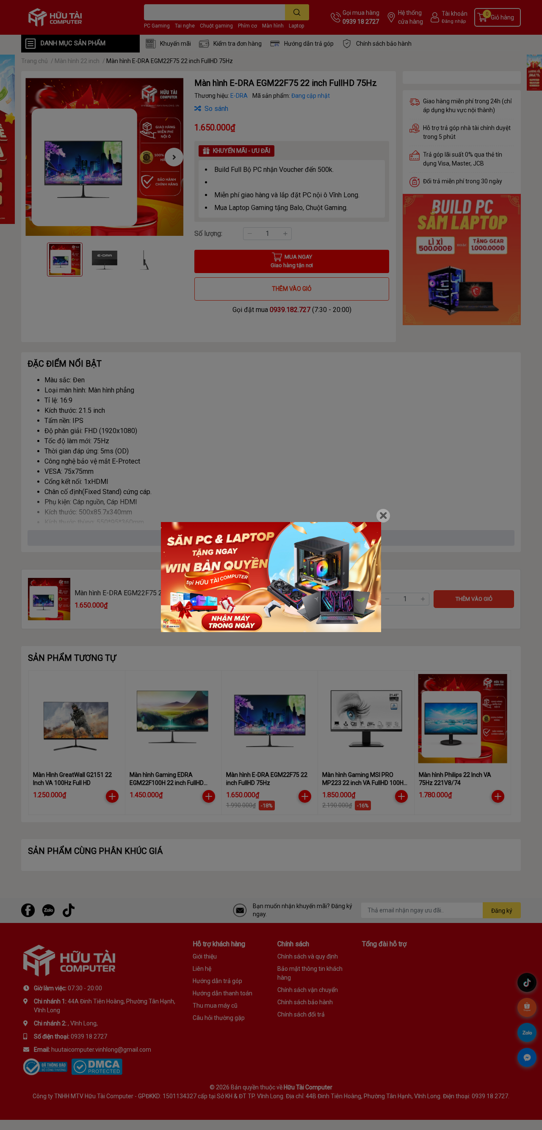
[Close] (383, 515)
